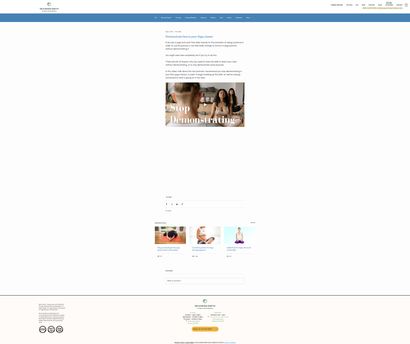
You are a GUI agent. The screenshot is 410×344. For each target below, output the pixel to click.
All (156, 17)
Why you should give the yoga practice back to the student (168, 249)
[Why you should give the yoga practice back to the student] (170, 235)
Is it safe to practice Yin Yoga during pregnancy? (202, 249)
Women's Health (166, 17)
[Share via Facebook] (166, 204)
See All (253, 222)
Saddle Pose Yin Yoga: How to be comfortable (239, 249)
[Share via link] (182, 204)
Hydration (239, 17)
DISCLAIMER (190, 342)
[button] (389, 5)
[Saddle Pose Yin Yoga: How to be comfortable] (239, 235)
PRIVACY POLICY (179, 342)
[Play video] (205, 104)
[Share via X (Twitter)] (172, 204)
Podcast (213, 17)
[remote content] (205, 160)
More (248, 17)
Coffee (229, 17)
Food (221, 17)
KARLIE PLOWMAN (230, 342)
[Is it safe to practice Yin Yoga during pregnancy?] (205, 235)
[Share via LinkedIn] (177, 204)
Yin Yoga (178, 17)
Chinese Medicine (190, 17)
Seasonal (203, 17)
